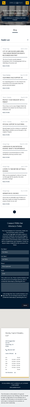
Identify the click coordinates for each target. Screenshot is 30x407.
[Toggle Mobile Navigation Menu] (27, 3)
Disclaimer (15, 385)
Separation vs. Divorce (11, 193)
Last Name (3, 256)
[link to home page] (16, 3)
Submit (25, 305)
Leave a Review (9, 353)
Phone (2, 263)
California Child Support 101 (13, 77)
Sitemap (25, 383)
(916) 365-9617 (11, 350)
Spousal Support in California (13, 124)
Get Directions (9, 372)
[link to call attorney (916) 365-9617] (3, 3)
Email (2, 270)
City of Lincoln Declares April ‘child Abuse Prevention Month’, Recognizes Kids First (14, 53)
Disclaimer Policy (15, 387)
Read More (6, 66)
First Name (4, 249)
